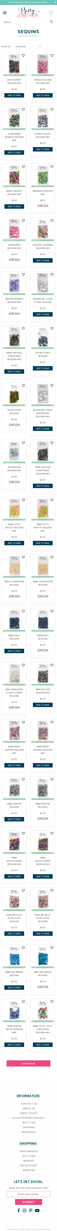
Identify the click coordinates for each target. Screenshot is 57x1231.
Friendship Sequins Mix (14, 246)
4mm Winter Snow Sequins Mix (14, 1029)
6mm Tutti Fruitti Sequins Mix (14, 527)
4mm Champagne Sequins (43, 583)
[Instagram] (24, 1210)
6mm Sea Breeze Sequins (14, 974)
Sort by (6, 46)
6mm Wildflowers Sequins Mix (14, 861)
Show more (28, 1063)
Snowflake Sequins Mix (14, 469)
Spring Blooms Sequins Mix (43, 81)
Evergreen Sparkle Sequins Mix (14, 137)
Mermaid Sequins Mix (43, 193)
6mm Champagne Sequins (14, 583)
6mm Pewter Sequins (14, 805)
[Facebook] (19, 1210)
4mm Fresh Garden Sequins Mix (42, 750)
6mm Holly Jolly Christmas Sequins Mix (43, 1029)
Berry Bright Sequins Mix (14, 193)
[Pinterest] (30, 1210)
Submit (28, 1202)
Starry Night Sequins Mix (43, 135)
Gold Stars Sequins (14, 412)
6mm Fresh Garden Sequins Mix (14, 750)
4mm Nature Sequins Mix (43, 691)
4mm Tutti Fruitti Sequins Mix (43, 527)
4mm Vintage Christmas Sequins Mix (43, 470)
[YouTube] (37, 1210)
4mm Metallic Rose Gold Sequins (43, 918)
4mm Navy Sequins (43, 637)
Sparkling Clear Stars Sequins (43, 300)
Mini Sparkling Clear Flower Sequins (14, 692)
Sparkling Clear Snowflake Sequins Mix (43, 413)
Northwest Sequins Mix (14, 81)
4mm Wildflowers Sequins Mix (42, 861)
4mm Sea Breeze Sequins (43, 974)
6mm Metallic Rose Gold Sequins (14, 918)
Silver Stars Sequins (42, 354)
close (55, 2)
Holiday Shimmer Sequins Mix (43, 246)
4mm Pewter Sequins (43, 805)
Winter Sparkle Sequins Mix (14, 300)
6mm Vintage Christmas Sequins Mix (14, 356)
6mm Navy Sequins (14, 637)
